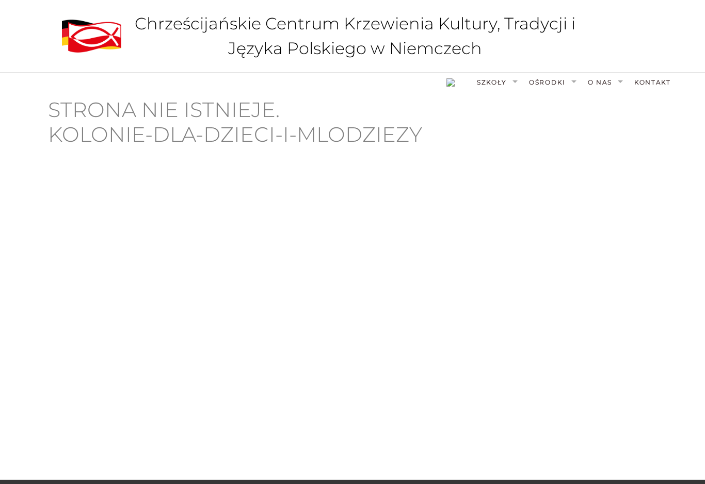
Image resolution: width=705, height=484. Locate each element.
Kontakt (652, 82)
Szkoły (492, 82)
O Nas (600, 82)
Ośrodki (547, 82)
